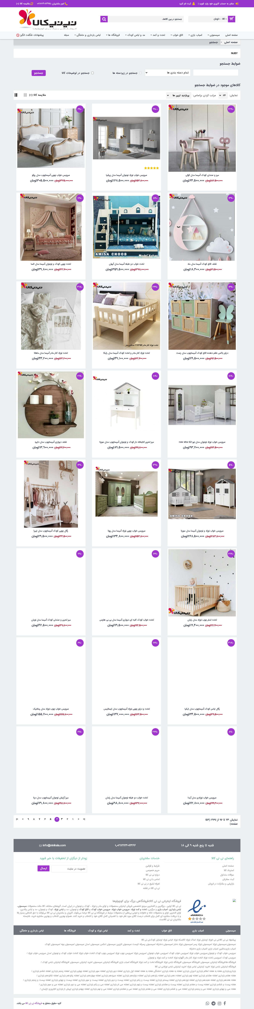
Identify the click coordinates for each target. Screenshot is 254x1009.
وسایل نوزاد (202, 940)
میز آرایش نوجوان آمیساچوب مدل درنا (50, 797)
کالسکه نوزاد (179, 940)
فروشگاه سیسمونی (190, 962)
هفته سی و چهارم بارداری (224, 989)
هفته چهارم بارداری (78, 971)
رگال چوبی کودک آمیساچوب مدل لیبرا (51, 531)
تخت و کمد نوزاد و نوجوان (160, 957)
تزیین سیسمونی (114, 944)
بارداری (232, 971)
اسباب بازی (162, 909)
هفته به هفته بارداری (171, 971)
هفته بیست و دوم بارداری (116, 980)
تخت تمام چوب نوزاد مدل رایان (202, 620)
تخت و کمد (133, 930)
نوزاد (210, 940)
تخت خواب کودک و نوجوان (65, 953)
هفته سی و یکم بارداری (97, 984)
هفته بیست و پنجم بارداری (37, 980)
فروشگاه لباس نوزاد (172, 962)
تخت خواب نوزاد (86, 953)
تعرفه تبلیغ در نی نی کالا (149, 884)
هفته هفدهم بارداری (226, 980)
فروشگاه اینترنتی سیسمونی (212, 962)
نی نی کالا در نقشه (151, 888)
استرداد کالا (229, 870)
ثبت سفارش (228, 879)
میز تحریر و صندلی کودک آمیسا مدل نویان (51, 620)
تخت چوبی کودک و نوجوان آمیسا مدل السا (51, 264)
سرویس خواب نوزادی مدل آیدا (202, 797)
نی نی (216, 940)
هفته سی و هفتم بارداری (150, 989)
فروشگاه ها (70, 930)
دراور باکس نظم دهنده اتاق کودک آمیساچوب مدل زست (202, 353)
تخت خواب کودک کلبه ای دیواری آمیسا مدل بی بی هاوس (126, 620)
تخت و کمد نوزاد (139, 909)
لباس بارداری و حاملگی (32, 930)
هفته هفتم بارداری (227, 975)
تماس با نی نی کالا (151, 879)
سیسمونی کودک (52, 944)
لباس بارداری (175, 909)
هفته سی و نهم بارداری (101, 989)
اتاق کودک (84, 909)
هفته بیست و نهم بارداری (141, 984)
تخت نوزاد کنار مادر (193, 957)
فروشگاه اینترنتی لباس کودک (55, 962)
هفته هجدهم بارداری (204, 980)
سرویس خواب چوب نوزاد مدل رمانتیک (51, 709)
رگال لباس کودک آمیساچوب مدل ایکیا (202, 709)
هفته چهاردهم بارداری (89, 975)
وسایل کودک (156, 940)
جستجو (213, 42)
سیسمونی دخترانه (164, 944)
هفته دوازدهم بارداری (132, 975)
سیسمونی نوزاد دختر (183, 944)
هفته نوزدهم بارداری (184, 980)
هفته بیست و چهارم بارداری (64, 980)
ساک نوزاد (190, 940)
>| (17, 819)
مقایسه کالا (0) (37, 95)
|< (84, 819)
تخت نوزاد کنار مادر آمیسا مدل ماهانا (51, 353)
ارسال (43, 868)
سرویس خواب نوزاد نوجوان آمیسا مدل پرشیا (126, 175)
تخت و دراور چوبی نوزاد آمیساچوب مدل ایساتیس (127, 709)
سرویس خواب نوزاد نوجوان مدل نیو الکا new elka (202, 442)
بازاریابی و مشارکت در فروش (221, 884)
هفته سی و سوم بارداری (51, 984)
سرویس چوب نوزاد (124, 953)
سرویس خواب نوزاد (121, 909)
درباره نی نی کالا (153, 875)
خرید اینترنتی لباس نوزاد (198, 966)
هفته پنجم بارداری (60, 971)
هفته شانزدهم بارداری (47, 975)
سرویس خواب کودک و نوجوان (222, 953)
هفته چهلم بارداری (80, 989)
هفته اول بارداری (131, 971)
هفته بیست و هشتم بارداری (167, 984)
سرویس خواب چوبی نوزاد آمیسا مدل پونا (126, 531)
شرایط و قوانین (153, 866)
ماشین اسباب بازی (216, 949)
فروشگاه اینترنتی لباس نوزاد (223, 966)
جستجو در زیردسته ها (125, 73)
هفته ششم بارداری (41, 971)
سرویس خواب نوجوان (157, 953)
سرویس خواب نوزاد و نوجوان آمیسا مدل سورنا (202, 531)
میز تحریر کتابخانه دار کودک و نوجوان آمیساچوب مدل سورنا (126, 442)
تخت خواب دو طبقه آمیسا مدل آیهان (126, 264)
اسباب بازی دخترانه (198, 949)
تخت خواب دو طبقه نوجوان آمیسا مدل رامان (126, 797)
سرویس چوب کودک (104, 953)
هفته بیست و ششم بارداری (222, 984)
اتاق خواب (167, 930)
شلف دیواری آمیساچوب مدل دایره (51, 442)
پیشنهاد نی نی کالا (227, 940)
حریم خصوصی (153, 870)
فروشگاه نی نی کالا (33, 1003)
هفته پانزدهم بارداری (69, 975)
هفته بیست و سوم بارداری (90, 980)
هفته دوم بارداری (113, 971)
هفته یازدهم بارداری (153, 975)
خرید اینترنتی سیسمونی (81, 962)
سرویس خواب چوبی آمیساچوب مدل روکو (51, 175)
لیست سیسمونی (130, 944)
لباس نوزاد (59, 909)
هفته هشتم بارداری (207, 975)
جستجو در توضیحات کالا (76, 73)
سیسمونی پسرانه (147, 944)
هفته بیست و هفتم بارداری (195, 984)
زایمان (44, 989)
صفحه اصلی (231, 42)
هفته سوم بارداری (96, 971)
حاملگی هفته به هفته (150, 971)
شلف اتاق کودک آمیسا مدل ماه (202, 264)
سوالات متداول (227, 875)
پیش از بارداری (64, 989)
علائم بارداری (202, 971)
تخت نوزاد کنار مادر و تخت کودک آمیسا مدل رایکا (126, 353)
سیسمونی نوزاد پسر (202, 944)
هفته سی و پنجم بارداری (199, 989)
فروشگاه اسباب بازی (128, 962)
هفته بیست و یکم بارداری (141, 980)
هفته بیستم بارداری (164, 980)
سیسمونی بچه (67, 944)
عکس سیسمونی (97, 944)
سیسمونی (22, 906)
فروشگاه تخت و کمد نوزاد (150, 962)
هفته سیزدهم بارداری (111, 975)
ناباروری (52, 989)
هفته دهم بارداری (172, 975)
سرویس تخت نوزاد (212, 957)
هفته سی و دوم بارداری (74, 984)
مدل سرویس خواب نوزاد (39, 953)
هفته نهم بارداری (189, 975)
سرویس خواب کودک (100, 909)
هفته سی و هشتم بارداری (124, 989)
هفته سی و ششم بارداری (175, 989)
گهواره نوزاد (178, 957)
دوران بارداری (189, 971)
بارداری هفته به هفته (219, 971)
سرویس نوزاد (140, 953)
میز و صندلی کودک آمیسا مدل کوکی (202, 175)
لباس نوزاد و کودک (98, 930)
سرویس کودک (229, 957)
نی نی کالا (145, 940)
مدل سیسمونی (82, 944)
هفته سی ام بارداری (119, 984)
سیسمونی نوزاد (219, 944)
